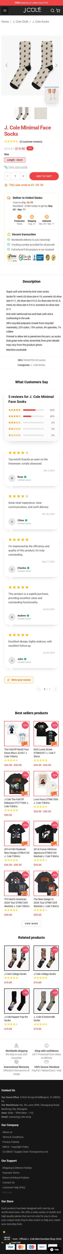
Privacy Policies (10, 1142)
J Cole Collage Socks (15, 974)
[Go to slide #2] (40, 113)
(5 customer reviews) (31, 141)
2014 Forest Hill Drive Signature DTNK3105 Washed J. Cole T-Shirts (46, 853)
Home (5, 21)
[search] (52, 10)
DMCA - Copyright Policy (15, 1146)
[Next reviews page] (55, 689)
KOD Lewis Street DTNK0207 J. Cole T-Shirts (45, 753)
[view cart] (58, 10)
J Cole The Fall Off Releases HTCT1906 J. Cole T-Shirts (16, 803)
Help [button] (57, 1249)
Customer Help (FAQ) (13, 1187)
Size (6, 154)
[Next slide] (56, 65)
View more (31, 923)
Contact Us (8, 1182)
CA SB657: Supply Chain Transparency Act (25, 1151)
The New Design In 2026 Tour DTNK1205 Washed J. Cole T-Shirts (46, 903)
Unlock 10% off (7, 1238)
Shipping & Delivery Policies (17, 1167)
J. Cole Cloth (20, 21)
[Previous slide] (6, 65)
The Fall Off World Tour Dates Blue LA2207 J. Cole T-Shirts (16, 753)
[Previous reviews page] (39, 689)
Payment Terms (10, 1172)
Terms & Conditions (12, 1137)
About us (7, 1132)
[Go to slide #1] (22, 113)
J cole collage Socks (45, 974)
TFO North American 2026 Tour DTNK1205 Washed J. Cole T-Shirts (16, 903)
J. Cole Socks (40, 21)
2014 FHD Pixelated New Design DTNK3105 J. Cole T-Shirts (16, 853)
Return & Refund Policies (15, 1177)
